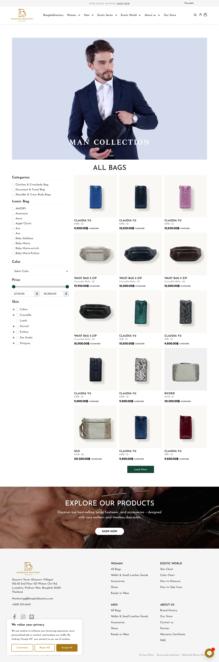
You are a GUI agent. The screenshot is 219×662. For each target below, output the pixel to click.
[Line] (31, 616)
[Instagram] (23, 616)
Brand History (168, 610)
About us (150, 15)
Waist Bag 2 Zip (85, 278)
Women (71, 15)
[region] (44, 637)
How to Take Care (171, 587)
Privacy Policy (146, 655)
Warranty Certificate (172, 634)
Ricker (169, 393)
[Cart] (205, 14)
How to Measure (170, 581)
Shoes (114, 587)
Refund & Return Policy (194, 655)
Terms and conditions (168, 655)
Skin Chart (166, 569)
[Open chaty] (209, 653)
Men (86, 15)
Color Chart (167, 575)
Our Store (170, 15)
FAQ (163, 640)
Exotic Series (105, 15)
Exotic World (129, 15)
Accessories (118, 581)
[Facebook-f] (14, 616)
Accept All (66, 647)
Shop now (123, 4)
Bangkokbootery (53, 15)
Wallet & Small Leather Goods (129, 575)
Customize (22, 647)
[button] (140, 469)
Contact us (166, 622)
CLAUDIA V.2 (82, 220)
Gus (77, 451)
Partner (164, 628)
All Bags (116, 569)
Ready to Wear (120, 593)
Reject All (45, 647)
